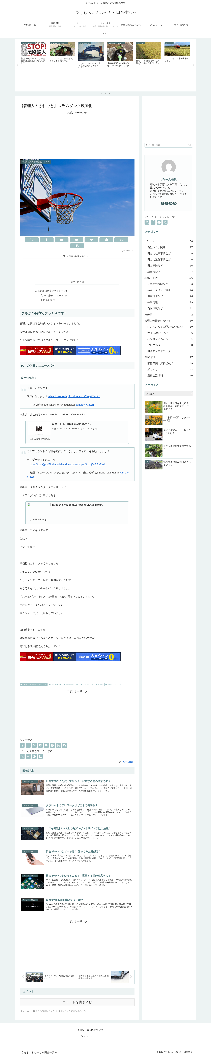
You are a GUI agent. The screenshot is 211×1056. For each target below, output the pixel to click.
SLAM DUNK (56, 684)
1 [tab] (101, 93)
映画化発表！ (50, 300)
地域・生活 (169, 277)
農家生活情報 (170, 375)
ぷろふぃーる (85, 1036)
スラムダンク (88, 684)
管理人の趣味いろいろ (169, 320)
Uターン (169, 241)
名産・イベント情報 (170, 290)
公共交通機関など (170, 284)
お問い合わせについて (91, 1029)
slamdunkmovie (72, 684)
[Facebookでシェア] (47, 239)
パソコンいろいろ (170, 338)
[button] (77, 245)
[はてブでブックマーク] (61, 239)
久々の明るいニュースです (54, 295)
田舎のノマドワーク (170, 351)
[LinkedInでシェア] (121, 239)
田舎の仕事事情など (170, 253)
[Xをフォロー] (22, 756)
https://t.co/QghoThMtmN (44, 464)
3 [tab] (109, 93)
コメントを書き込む (77, 1002)
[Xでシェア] (32, 239)
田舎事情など (170, 265)
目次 (73, 281)
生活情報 (170, 302)
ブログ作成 (170, 345)
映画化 (100, 684)
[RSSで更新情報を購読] (40, 756)
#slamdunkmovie (57, 396)
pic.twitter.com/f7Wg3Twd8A (84, 396)
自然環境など (170, 308)
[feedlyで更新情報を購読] (34, 756)
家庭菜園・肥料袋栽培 (170, 363)
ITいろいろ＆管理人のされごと (35, 684)
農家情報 (169, 357)
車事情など (170, 271)
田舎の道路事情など (170, 259)
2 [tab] (105, 93)
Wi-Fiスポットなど (170, 332)
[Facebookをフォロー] (28, 756)
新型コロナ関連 (170, 247)
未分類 (169, 314)
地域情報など (170, 296)
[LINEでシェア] (91, 239)
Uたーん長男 (168, 179)
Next (193, 65)
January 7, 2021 (85, 404)
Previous (17, 65)
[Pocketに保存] (76, 239)
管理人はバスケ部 (114, 684)
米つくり (170, 369)
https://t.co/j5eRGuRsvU (92, 464)
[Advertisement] (77, 135)
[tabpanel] (33, 65)
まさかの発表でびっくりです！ (54, 290)
